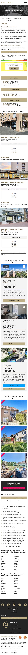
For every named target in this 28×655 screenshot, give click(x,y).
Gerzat (2, 561)
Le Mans (15, 593)
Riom (2, 556)
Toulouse (16, 580)
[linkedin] (19, 605)
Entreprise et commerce (15, 628)
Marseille (16, 578)
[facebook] (2, 605)
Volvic (2, 569)
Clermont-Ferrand (5, 554)
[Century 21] (7, 2)
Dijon (15, 589)
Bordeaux (3, 584)
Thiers (15, 558)
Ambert (2, 564)
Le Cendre (3, 567)
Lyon (2, 580)
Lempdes (16, 561)
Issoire (2, 558)
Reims (15, 586)
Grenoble (3, 591)
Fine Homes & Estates (15, 632)
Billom (15, 567)
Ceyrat (15, 566)
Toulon (2, 589)
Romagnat (3, 563)
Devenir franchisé (14, 625)
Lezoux (2, 566)
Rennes (2, 586)
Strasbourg (3, 583)
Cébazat (15, 563)
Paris (2, 578)
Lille (15, 584)
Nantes (15, 581)
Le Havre (3, 588)
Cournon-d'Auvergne (18, 554)
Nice (2, 581)
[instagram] (8, 605)
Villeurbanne (3, 593)
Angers (15, 591)
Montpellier (16, 583)
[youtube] (25, 605)
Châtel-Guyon (17, 564)
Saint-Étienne (17, 588)
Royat (15, 569)
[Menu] (25, 2)
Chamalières (16, 556)
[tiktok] (14, 605)
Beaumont (3, 559)
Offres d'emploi (13, 622)
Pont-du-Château (17, 559)
